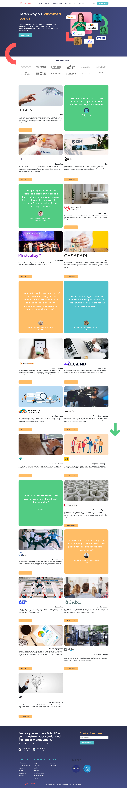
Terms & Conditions (76, 784)
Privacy (69, 784)
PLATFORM (23, 759)
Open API (21, 775)
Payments (22, 768)
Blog (35, 763)
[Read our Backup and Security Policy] (83, 768)
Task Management (24, 765)
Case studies (37, 765)
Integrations (22, 773)
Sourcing (21, 770)
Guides (36, 768)
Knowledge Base (39, 773)
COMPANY (54, 759)
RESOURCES (39, 759)
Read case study (25, 130)
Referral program (39, 775)
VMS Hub (36, 770)
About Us (52, 763)
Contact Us (52, 765)
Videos (36, 778)
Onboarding (22, 763)
